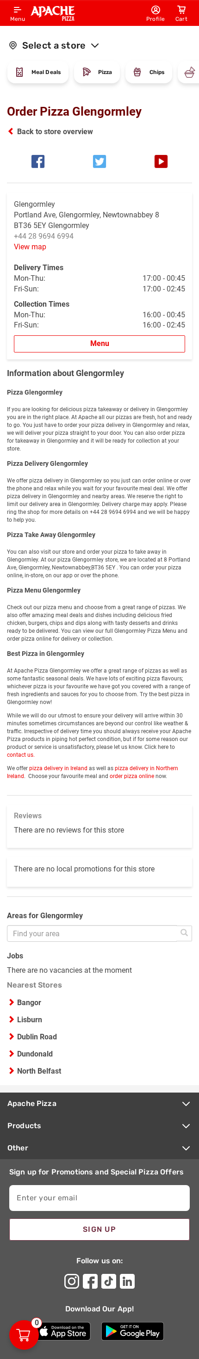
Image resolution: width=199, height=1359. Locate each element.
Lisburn (29, 1019)
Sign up (99, 1229)
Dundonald (35, 1054)
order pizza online (132, 776)
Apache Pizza (31, 1103)
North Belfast (39, 1071)
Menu (99, 343)
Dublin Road (37, 1036)
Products (24, 1125)
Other (17, 1147)
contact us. (21, 755)
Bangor (29, 1002)
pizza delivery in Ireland (58, 768)
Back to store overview (55, 131)
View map (30, 246)
